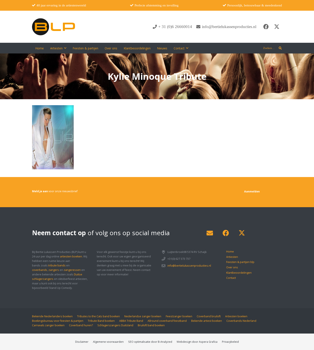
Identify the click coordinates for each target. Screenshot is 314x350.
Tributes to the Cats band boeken (98, 316)
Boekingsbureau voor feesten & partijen (57, 321)
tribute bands (57, 265)
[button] (280, 48)
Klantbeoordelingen (239, 273)
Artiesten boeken (236, 316)
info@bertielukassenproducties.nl (189, 265)
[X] (276, 26)
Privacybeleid (230, 342)
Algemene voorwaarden (108, 342)
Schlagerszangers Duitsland (115, 325)
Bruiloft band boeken (151, 325)
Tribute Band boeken (101, 321)
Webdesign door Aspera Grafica (197, 342)
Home (230, 251)
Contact (231, 278)
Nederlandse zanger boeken (142, 316)
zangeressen (72, 270)
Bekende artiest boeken (206, 321)
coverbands (39, 270)
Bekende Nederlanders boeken (52, 316)
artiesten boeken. (71, 256)
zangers (53, 270)
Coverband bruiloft (209, 316)
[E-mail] (210, 233)
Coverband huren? (81, 325)
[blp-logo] (53, 26)
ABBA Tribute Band (131, 321)
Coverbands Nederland (241, 321)
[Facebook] (266, 26)
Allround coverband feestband (167, 321)
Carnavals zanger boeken (48, 325)
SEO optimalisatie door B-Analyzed (150, 342)
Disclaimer (81, 342)
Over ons (232, 267)
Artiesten (232, 257)
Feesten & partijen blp (240, 262)
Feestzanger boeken (179, 316)
